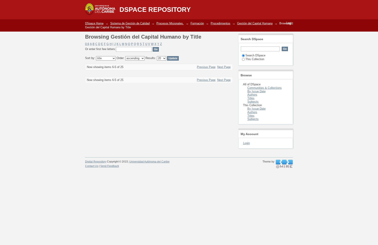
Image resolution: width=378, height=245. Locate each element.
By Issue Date (256, 91)
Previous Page (206, 67)
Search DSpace (255, 55)
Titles (250, 98)
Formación (197, 23)
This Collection (254, 59)
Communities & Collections (264, 87)
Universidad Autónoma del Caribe (149, 161)
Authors (252, 94)
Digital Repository (95, 161)
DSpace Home (94, 23)
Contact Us (91, 166)
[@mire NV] (284, 164)
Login (289, 23)
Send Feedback (109, 166)
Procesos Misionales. (170, 23)
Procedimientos (220, 23)
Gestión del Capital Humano (255, 23)
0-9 (87, 44)
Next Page (224, 67)
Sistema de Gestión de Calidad (130, 23)
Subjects (253, 101)
